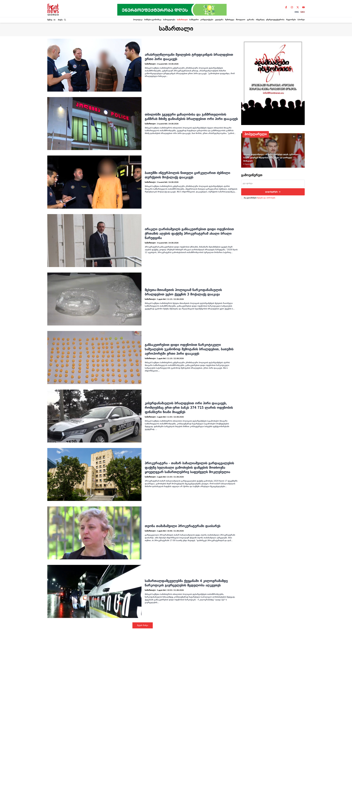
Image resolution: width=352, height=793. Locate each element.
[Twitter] (297, 7)
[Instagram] (292, 7)
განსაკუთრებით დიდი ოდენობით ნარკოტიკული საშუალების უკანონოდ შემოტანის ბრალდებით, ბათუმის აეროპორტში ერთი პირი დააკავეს (189, 349)
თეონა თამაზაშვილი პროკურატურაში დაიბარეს (182, 526)
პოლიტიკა (138, 20)
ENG (297, 12)
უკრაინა (250, 20)
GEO (302, 12)
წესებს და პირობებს (266, 198)
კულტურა (219, 20)
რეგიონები (291, 20)
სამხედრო (194, 20)
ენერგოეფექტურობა (275, 20)
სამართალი (182, 20)
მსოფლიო (240, 20)
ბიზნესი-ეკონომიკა (152, 20)
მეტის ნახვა (142, 625)
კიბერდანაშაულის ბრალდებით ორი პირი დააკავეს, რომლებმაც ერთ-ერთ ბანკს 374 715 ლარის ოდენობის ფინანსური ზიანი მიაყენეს (189, 408)
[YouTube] (303, 7)
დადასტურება (271, 192)
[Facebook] (286, 7)
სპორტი (301, 20)
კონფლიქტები (206, 20)
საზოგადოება (169, 20)
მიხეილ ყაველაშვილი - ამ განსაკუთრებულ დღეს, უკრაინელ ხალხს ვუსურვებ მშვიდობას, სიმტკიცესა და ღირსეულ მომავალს (271, 157)
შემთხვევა (229, 20)
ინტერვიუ (260, 20)
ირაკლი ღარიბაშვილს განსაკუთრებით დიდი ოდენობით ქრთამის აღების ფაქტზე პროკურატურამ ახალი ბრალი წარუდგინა (189, 234)
